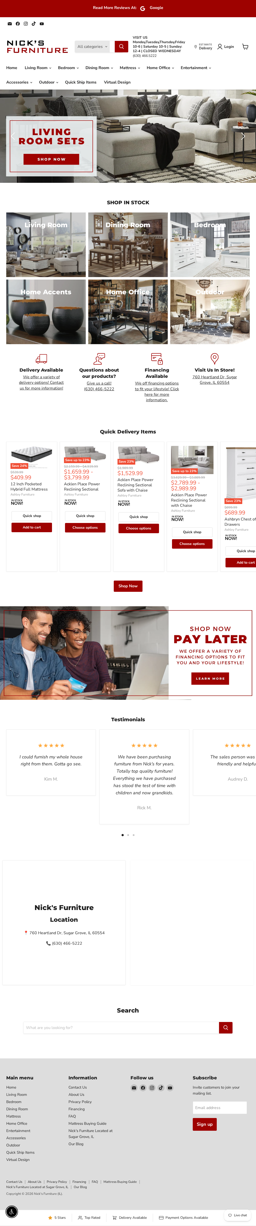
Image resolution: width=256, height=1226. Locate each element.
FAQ (72, 1116)
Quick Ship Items (80, 82)
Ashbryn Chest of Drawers (240, 521)
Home (11, 68)
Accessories (18, 82)
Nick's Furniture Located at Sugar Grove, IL (37, 1187)
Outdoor (47, 82)
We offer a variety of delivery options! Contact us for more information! (41, 382)
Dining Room (98, 68)
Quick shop (32, 515)
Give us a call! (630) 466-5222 (99, 386)
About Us (76, 1094)
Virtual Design (117, 82)
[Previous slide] (14, 136)
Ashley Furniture (22, 494)
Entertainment (194, 68)
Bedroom (67, 68)
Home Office (159, 68)
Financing (76, 1109)
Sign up (205, 1124)
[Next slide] (242, 136)
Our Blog (76, 1143)
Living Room (36, 68)
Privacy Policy (80, 1101)
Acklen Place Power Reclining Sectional (82, 486)
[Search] (121, 46)
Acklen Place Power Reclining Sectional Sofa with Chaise (136, 485)
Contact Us (77, 1087)
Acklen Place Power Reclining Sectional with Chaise (189, 500)
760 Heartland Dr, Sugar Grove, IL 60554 (214, 379)
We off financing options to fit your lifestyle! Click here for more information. (157, 392)
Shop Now (128, 586)
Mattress (128, 68)
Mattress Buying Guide (87, 1123)
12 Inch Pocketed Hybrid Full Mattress (29, 486)
